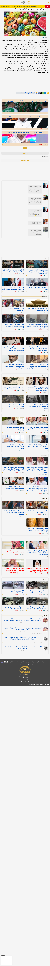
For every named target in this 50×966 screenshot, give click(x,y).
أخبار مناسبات (44, 539)
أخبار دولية (44, 258)
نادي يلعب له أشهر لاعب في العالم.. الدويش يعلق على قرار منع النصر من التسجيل (27, 132)
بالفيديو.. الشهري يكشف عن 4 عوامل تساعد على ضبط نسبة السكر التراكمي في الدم (38, 428)
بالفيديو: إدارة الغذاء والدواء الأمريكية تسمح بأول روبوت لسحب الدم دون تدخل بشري (37, 446)
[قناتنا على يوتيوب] (25, 682)
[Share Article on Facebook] (39, 93)
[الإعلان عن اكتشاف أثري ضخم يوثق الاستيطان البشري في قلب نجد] (13, 399)
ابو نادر (41, 227)
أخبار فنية (45, 335)
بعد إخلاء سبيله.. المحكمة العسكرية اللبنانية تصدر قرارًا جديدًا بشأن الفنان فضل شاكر (14, 366)
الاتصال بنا (29, 664)
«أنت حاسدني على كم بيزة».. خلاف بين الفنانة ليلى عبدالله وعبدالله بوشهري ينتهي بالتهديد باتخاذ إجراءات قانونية (13, 348)
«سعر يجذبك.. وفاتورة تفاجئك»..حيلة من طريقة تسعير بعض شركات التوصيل (13, 487)
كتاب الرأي (44, 616)
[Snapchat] (48, 93)
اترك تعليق (25, 153)
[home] (28, 2)
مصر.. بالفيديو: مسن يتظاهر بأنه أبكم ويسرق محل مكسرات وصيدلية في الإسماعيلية (14, 326)
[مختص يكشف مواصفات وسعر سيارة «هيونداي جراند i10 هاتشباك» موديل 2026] (37, 601)
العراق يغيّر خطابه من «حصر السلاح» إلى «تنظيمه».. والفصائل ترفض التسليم (13, 270)
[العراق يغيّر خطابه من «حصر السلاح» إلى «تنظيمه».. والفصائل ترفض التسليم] (13, 264)
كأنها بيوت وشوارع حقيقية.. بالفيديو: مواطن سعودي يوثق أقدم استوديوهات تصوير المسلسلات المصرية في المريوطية (37, 366)
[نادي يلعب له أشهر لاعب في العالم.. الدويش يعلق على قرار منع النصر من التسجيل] (25, 138)
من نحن (33, 664)
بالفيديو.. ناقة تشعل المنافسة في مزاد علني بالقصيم (14, 309)
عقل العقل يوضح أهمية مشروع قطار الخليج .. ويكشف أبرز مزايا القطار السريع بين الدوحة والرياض (22, 647)
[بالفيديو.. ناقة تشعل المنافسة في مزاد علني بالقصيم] (13, 303)
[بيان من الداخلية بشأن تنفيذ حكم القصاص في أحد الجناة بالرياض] (37, 303)
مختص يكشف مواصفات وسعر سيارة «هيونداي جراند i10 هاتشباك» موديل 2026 (37, 607)
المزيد (25, 147)
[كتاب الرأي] (46, 2)
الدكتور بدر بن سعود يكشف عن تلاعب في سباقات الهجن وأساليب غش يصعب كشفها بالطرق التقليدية (22, 628)
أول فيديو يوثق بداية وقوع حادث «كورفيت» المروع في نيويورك (15, 591)
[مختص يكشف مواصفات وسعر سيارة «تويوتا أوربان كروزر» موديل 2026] (37, 585)
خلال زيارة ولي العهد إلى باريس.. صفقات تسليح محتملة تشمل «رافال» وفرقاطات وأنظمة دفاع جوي (37, 552)
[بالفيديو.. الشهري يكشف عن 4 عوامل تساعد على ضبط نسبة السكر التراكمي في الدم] (37, 421)
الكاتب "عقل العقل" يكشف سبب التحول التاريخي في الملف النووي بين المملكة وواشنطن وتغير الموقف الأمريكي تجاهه (22, 638)
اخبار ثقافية (44, 375)
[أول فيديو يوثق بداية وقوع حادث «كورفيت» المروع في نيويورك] (13, 585)
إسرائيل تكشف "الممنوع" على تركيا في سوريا (37, 288)
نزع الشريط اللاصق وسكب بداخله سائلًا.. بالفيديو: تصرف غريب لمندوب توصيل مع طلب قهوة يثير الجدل (37, 326)
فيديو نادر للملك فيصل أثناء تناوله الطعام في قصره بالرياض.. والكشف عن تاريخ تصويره (37, 406)
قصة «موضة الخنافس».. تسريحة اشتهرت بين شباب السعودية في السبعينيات (13, 387)
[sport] (23, 2)
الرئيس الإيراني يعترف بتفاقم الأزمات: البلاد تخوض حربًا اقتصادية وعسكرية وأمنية (13, 288)
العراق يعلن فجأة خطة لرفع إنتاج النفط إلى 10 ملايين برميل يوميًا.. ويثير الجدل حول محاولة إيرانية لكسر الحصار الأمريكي (13, 469)
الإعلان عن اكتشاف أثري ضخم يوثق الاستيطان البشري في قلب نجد (15, 405)
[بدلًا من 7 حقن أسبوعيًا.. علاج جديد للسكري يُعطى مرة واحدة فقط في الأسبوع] (13, 439)
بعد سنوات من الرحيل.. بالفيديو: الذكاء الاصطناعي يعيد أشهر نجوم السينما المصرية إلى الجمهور (38, 348)
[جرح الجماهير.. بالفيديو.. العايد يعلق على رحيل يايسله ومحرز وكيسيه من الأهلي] (25, 123)
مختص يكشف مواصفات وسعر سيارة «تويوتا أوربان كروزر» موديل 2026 (38, 591)
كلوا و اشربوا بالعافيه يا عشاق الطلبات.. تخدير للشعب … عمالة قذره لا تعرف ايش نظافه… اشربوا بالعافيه (35, 232)
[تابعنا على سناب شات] (23, 682)
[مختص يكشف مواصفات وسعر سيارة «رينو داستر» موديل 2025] (13, 601)
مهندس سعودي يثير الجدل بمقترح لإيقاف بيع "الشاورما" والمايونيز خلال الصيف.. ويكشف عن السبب (37, 530)
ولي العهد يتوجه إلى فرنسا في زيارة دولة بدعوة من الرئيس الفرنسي (13, 551)
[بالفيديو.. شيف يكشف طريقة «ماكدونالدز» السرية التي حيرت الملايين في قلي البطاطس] (13, 505)
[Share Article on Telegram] (45, 93)
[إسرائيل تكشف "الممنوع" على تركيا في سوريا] (37, 282)
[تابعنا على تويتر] (28, 682)
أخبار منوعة (44, 296)
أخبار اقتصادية (44, 455)
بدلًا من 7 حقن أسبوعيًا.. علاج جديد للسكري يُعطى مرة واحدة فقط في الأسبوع (15, 446)
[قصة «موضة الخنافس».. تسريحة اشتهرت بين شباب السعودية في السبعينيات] (13, 381)
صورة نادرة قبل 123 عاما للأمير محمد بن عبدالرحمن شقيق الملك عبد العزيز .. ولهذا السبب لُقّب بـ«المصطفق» (37, 388)
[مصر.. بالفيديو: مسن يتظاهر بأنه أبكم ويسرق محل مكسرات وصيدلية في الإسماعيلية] (13, 318)
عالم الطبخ (44, 499)
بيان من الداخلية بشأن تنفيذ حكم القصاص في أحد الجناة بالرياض (37, 309)
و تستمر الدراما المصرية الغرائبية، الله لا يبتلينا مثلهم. (36, 223)
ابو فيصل (41, 195)
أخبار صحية (44, 415)
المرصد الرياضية (44, 98)
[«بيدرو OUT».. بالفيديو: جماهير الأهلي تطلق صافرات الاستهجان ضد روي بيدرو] (25, 107)
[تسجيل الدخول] (48, 2)
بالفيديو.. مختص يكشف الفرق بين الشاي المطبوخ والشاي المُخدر (37, 511)
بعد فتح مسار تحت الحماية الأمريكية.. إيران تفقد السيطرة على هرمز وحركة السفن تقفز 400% (38, 271)
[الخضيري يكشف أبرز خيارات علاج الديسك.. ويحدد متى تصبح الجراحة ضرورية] (13, 421)
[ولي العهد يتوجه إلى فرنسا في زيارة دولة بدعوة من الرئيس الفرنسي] (13, 545)
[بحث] (4, 2)
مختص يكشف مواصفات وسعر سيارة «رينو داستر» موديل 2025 (14, 607)
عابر (41, 183)
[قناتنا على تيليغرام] (21, 682)
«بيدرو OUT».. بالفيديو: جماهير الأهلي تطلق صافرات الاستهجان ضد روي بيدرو (28, 101)
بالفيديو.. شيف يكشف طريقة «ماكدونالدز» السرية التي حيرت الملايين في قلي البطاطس (13, 512)
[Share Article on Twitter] (41, 93)
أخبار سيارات (44, 579)
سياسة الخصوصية (18, 664)
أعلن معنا (24, 664)
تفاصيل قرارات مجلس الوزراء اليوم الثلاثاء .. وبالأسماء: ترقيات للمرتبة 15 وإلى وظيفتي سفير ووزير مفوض (13, 570)
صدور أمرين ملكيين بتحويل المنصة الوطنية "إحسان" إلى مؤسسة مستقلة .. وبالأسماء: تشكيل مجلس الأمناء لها (37, 570)
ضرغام (41, 219)
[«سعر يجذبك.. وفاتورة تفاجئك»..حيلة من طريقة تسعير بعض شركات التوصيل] (13, 481)
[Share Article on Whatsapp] (43, 93)
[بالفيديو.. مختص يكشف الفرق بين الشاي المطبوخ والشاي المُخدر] (37, 505)
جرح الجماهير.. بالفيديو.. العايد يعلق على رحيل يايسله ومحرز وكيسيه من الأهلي (28, 116)
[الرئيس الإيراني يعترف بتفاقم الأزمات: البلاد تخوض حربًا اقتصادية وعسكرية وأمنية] (13, 282)
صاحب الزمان (40, 207)
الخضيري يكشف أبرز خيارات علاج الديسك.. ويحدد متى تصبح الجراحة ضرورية (15, 428)
